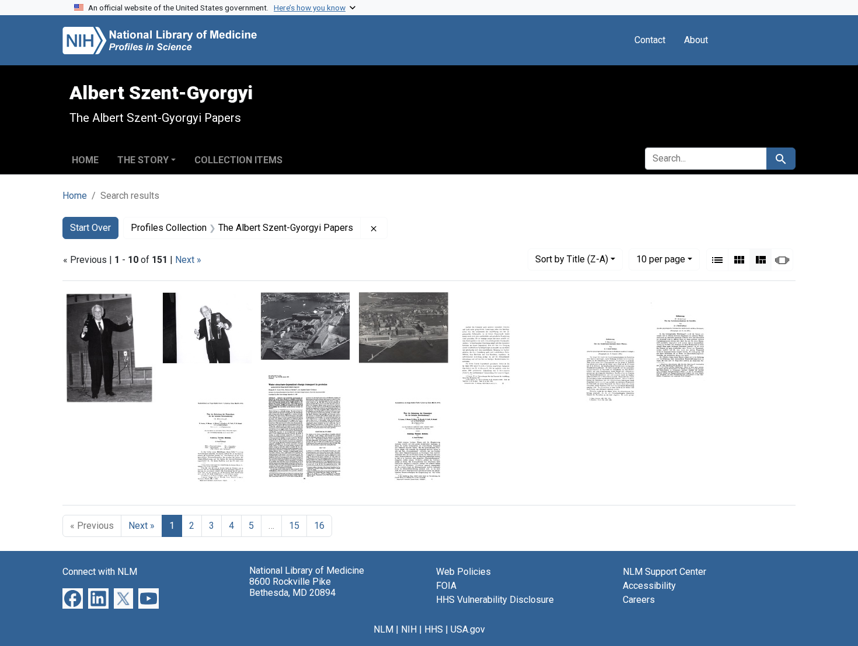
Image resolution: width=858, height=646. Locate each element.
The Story (143, 160)
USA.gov (468, 629)
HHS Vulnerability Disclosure (495, 599)
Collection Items (238, 160)
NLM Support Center (664, 571)
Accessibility (649, 585)
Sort (571, 259)
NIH (409, 629)
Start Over (90, 227)
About (696, 39)
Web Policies (463, 571)
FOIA (446, 585)
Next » (188, 259)
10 (660, 259)
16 (319, 525)
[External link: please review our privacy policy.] (72, 597)
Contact (649, 39)
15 (294, 525)
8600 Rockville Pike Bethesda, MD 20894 (292, 587)
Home (85, 160)
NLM (383, 629)
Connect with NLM (99, 571)
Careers (639, 599)
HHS (433, 629)
